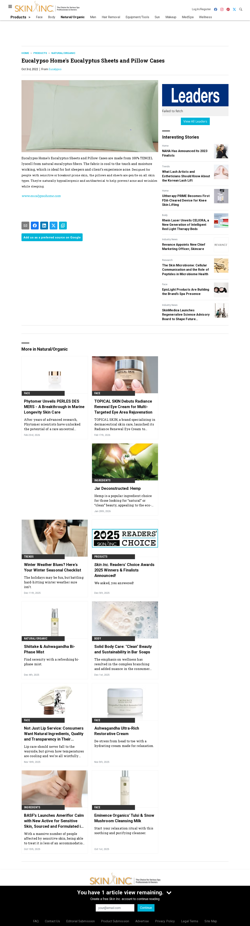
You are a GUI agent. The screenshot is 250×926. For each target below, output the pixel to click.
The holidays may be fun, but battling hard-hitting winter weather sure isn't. (54, 582)
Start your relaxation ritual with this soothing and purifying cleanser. (123, 830)
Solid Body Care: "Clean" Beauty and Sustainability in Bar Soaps (123, 649)
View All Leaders (195, 121)
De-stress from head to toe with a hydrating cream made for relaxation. (124, 743)
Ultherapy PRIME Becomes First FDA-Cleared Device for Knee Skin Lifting (186, 200)
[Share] (35, 225)
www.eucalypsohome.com (41, 196)
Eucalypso (55, 69)
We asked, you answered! (114, 583)
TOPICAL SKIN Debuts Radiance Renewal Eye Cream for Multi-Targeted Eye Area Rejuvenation (123, 407)
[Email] (25, 225)
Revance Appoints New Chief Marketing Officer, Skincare (183, 247)
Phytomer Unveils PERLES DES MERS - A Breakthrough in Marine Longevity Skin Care (54, 407)
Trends (166, 166)
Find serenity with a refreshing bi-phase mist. (51, 661)
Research (167, 260)
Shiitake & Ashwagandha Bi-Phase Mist (49, 649)
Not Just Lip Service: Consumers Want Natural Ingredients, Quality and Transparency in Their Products (54, 734)
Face (164, 284)
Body (165, 215)
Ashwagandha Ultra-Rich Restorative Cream (116, 731)
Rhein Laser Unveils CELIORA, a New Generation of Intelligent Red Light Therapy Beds (185, 225)
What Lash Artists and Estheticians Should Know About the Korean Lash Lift (186, 176)
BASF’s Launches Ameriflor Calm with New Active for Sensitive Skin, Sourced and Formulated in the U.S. (54, 821)
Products (40, 53)
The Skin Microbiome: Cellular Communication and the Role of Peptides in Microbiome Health (185, 269)
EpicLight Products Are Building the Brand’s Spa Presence (185, 292)
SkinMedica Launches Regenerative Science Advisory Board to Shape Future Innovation (186, 314)
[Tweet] (53, 225)
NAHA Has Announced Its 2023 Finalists (184, 153)
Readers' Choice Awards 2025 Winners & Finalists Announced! (124, 570)
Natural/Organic (63, 53)
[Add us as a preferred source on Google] (63, 225)
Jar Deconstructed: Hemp (117, 488)
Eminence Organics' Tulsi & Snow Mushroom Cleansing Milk (124, 818)
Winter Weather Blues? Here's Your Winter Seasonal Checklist (52, 567)
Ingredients (102, 480)
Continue (146, 908)
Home (25, 53)
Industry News (170, 239)
